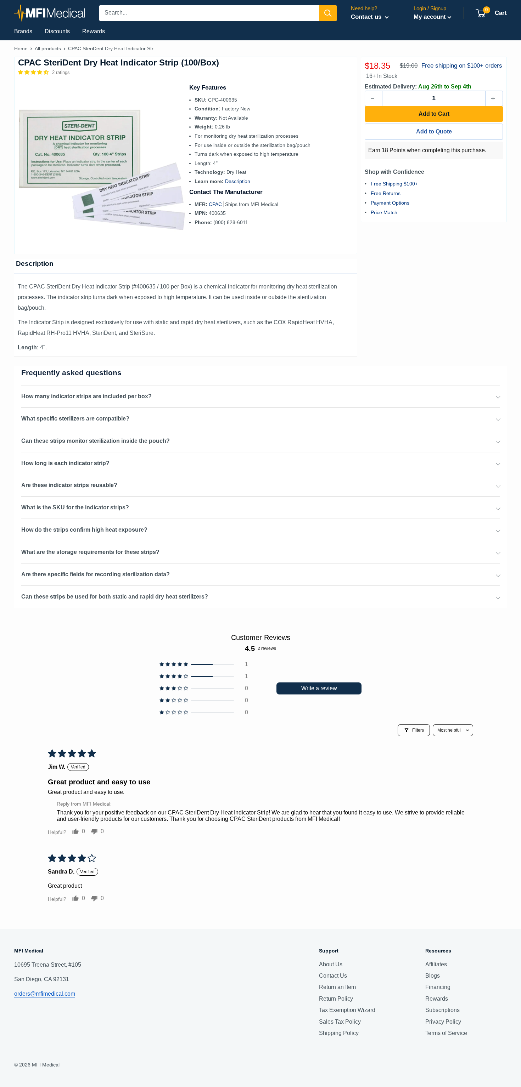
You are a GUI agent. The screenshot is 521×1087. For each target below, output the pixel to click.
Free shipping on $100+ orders (461, 65)
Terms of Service (446, 1033)
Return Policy (336, 999)
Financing (437, 987)
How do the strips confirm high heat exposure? (84, 530)
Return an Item (337, 987)
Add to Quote (434, 131)
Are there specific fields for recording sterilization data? (95, 574)
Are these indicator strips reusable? (69, 485)
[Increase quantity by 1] (494, 98)
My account (430, 16)
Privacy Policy (443, 1022)
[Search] (328, 13)
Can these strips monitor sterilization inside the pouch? (95, 441)
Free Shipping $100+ (394, 183)
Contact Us (333, 976)
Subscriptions (442, 1010)
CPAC (216, 204)
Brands (23, 31)
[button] (34, 72)
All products (48, 48)
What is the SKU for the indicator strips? (75, 507)
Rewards (93, 31)
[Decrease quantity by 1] (373, 98)
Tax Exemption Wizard (347, 1010)
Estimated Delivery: (391, 87)
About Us (330, 964)
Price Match (384, 212)
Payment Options (390, 202)
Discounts (57, 31)
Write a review (319, 688)
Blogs (432, 976)
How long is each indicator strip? (65, 463)
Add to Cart (434, 114)
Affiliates (436, 964)
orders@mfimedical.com (44, 994)
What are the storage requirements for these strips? (90, 552)
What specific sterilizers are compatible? (75, 419)
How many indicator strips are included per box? (86, 396)
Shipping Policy (339, 1033)
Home (21, 48)
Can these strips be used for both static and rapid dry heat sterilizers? (114, 597)
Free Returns (385, 193)
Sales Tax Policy (340, 1022)
